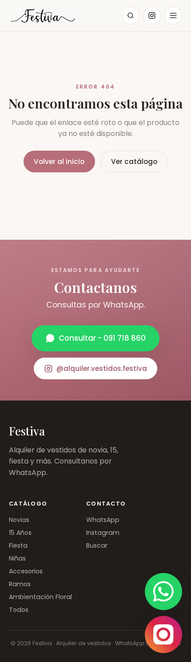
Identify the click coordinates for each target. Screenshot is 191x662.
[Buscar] (130, 15)
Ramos (20, 584)
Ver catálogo (134, 161)
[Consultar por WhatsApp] (163, 591)
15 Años (20, 532)
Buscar (96, 545)
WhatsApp (102, 519)
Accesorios (26, 571)
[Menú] (173, 15)
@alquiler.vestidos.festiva (101, 368)
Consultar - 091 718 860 (102, 338)
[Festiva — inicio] (44, 15)
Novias (19, 519)
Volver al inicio (59, 161)
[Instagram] (152, 15)
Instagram (102, 532)
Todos (18, 609)
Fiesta (18, 545)
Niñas (17, 558)
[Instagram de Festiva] (163, 634)
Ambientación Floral (40, 596)
